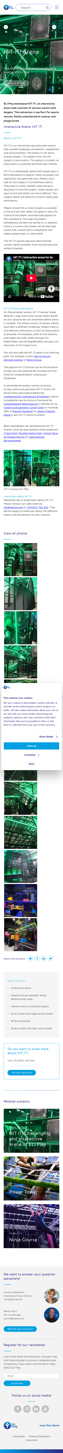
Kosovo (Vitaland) (23, 411)
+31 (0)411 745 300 (23, 1060)
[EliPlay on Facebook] (17, 1409)
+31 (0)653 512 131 (13, 1299)
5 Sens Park (10, 433)
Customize (29, 754)
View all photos (16, 83)
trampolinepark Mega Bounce (21, 404)
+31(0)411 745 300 (37, 507)
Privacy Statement (39, 1436)
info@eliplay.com (13, 507)
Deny (31, 764)
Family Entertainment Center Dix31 (24, 407)
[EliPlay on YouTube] (45, 1409)
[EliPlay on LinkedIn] (36, 1409)
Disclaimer (19, 1436)
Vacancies (31, 1440)
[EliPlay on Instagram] (27, 1409)
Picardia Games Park (30, 433)
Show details (46, 736)
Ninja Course (34, 360)
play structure (42, 356)
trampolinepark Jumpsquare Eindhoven (26, 396)
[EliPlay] (9, 7)
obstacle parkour (13, 360)
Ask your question (21, 1072)
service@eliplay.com (14, 1318)
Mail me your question (20, 1329)
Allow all (31, 746)
